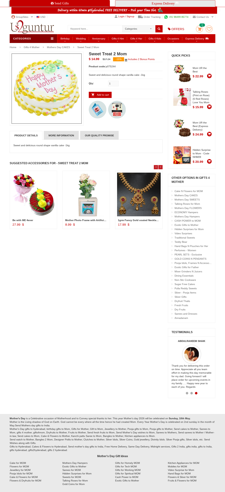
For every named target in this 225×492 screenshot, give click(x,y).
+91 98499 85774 (178, 17)
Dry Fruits (180, 309)
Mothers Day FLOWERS (188, 208)
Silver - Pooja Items (185, 292)
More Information (61, 135)
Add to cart (103, 94)
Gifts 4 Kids (155, 38)
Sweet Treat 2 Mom (88, 47)
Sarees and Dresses (186, 313)
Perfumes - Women (185, 250)
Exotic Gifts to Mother (186, 225)
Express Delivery (195, 38)
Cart (199, 29)
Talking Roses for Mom (187, 203)
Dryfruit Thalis (182, 301)
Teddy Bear (181, 241)
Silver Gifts (181, 296)
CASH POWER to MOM (188, 220)
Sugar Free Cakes (185, 284)
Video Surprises (183, 233)
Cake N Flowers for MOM (189, 191)
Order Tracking (152, 17)
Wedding (81, 38)
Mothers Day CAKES (58, 47)
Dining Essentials (184, 275)
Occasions (173, 38)
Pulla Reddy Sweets (186, 288)
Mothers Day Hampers (187, 216)
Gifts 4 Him (118, 38)
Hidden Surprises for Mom (189, 229)
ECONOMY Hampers (186, 212)
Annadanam (181, 318)
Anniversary (98, 38)
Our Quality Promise (99, 135)
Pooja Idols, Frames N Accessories (194, 263)
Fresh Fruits (181, 305)
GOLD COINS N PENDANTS (190, 258)
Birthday (65, 38)
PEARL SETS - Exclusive (188, 254)
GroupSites (22, 17)
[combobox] (138, 27)
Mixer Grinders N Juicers (188, 271)
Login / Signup (126, 16)
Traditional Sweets (185, 237)
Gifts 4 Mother (32, 47)
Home (13, 47)
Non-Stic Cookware (185, 280)
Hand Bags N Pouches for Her (191, 246)
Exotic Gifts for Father (187, 267)
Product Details (26, 135)
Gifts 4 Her (136, 38)
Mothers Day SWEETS (187, 199)
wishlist (209, 29)
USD (42, 17)
